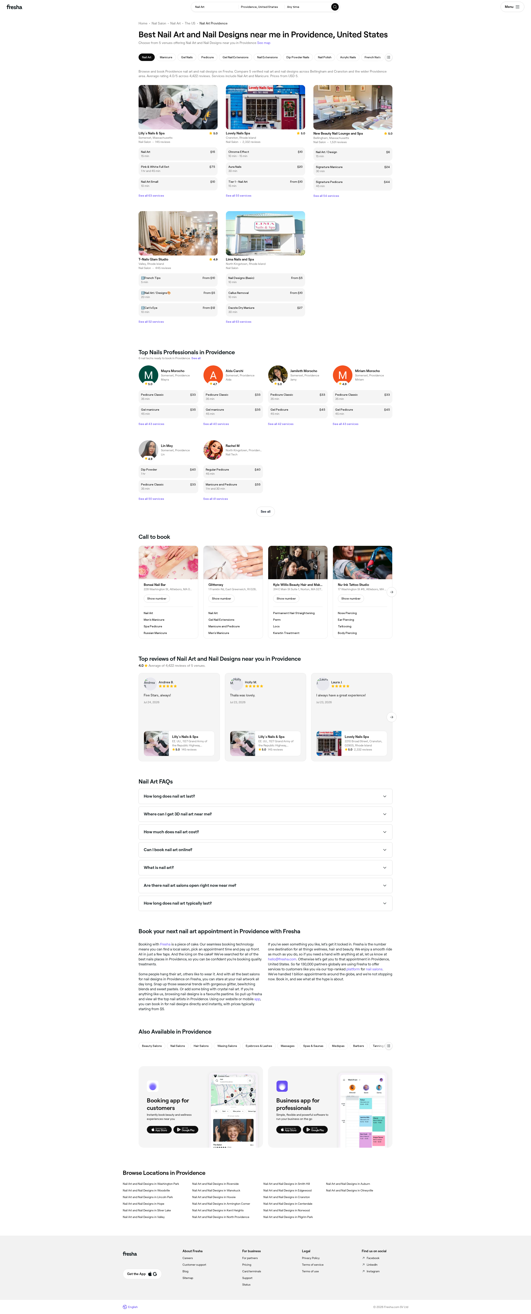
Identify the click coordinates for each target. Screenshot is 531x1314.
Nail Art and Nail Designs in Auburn (348, 1183)
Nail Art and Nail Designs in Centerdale (287, 1203)
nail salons (374, 969)
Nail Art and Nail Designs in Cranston (286, 1197)
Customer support (194, 1264)
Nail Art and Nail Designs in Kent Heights (218, 1210)
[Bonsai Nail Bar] (168, 592)
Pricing (246, 1264)
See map (263, 43)
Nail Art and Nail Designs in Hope (143, 1203)
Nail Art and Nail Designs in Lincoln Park (148, 1197)
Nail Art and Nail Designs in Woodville (146, 1190)
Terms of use (310, 1271)
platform (353, 969)
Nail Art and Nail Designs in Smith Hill (286, 1183)
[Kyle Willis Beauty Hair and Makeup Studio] (298, 592)
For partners (250, 1258)
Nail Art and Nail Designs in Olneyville (349, 1190)
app (257, 999)
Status (246, 1284)
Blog (185, 1271)
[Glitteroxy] (233, 592)
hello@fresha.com (282, 959)
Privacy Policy (311, 1258)
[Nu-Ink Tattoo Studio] (362, 592)
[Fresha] (14, 7)
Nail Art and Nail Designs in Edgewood (287, 1190)
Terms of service (313, 1264)
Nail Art (175, 23)
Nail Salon (159, 23)
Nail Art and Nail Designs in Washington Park (151, 1183)
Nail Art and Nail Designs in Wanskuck (216, 1190)
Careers (188, 1258)
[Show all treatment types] (388, 57)
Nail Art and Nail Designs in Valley (144, 1217)
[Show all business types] (388, 1046)
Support (247, 1278)
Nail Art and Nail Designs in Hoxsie (214, 1197)
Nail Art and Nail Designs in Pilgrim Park (288, 1217)
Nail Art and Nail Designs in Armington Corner (221, 1203)
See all (265, 511)
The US (190, 23)
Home (143, 23)
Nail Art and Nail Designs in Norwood (286, 1210)
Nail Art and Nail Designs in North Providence (220, 1217)
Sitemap (188, 1278)
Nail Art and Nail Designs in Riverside (215, 1183)
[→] (392, 592)
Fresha (165, 944)
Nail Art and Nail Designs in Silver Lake (147, 1210)
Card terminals (251, 1271)
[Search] (335, 7)
